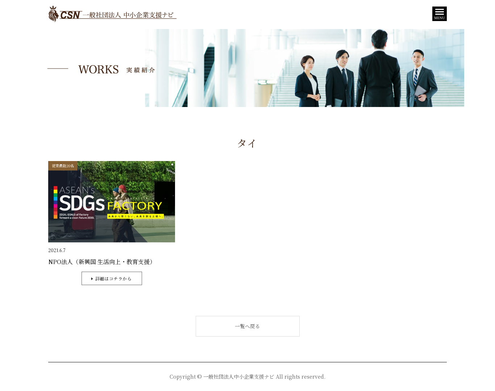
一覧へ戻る (247, 326)
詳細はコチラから (113, 278)
